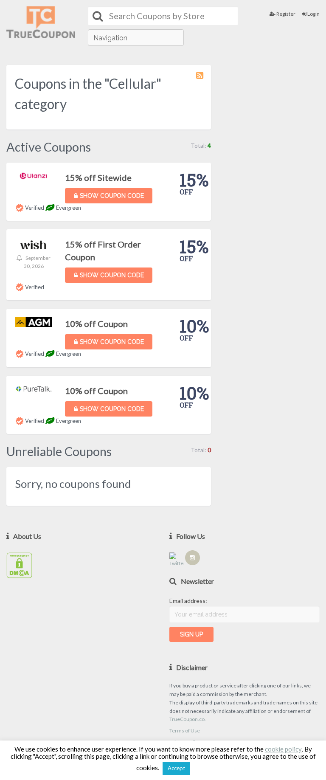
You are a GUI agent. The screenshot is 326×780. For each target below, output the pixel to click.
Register (285, 14)
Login (313, 14)
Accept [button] (176, 768)
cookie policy (283, 749)
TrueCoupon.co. (187, 719)
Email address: (188, 600)
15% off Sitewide (98, 177)
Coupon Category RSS (200, 79)
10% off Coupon (96, 323)
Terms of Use (184, 730)
